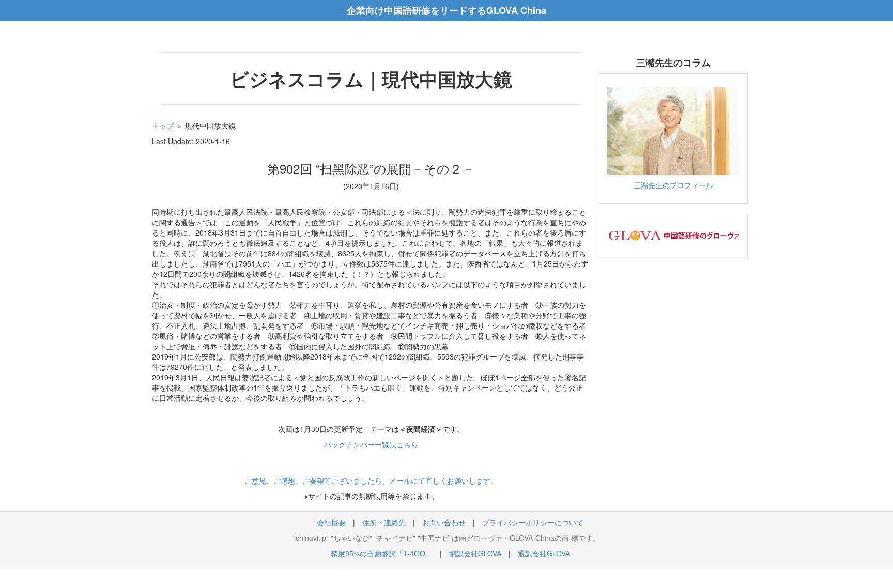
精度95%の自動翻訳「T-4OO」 (382, 553)
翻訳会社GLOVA (475, 553)
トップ (163, 125)
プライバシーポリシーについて (532, 522)
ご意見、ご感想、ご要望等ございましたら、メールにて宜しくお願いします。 (371, 480)
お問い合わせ (444, 522)
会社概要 (331, 522)
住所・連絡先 (384, 522)
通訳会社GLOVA (544, 553)
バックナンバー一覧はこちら (371, 444)
